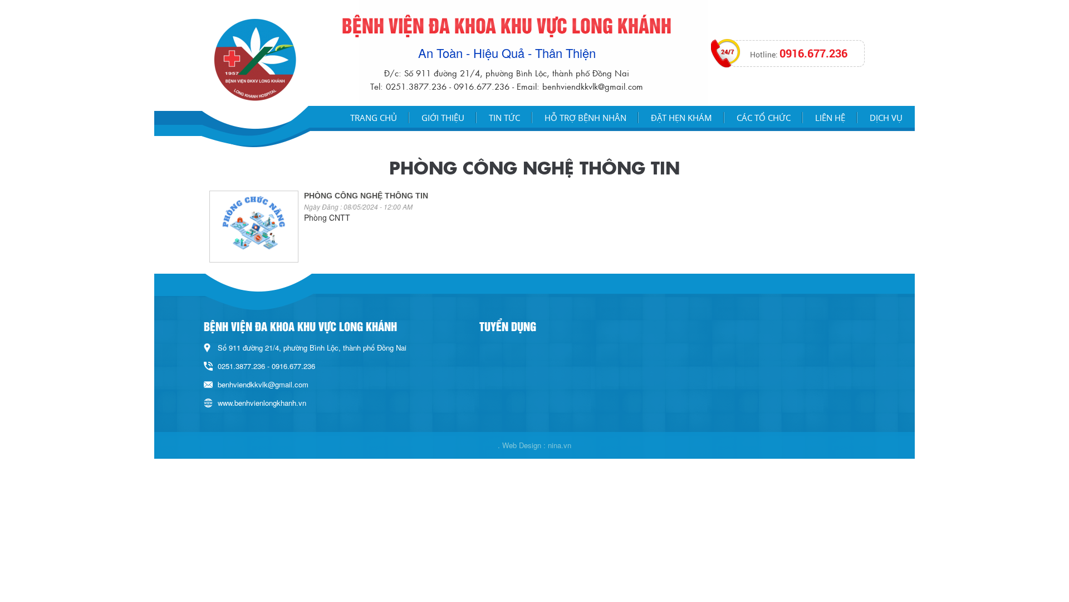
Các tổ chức (764, 117)
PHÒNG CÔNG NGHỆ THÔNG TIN (366, 195)
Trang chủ (373, 117)
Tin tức (504, 117)
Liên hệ (830, 117)
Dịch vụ (886, 117)
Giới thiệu (442, 117)
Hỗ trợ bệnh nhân (585, 117)
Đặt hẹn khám (681, 117)
